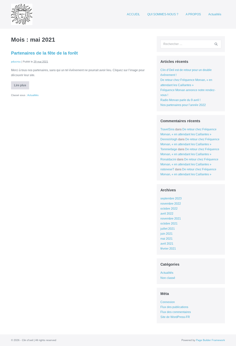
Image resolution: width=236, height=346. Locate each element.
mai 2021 (166, 238)
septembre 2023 (171, 198)
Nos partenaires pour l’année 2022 (183, 105)
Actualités (214, 14)
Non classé (167, 277)
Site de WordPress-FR (175, 317)
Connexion (167, 302)
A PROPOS (193, 14)
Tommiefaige (168, 149)
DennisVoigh (168, 139)
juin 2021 (166, 233)
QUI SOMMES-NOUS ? (162, 14)
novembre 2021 (170, 218)
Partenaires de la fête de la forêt (44, 53)
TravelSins (167, 129)
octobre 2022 (169, 208)
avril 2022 (166, 213)
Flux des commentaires (175, 312)
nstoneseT (167, 169)
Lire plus (21, 86)
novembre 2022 (170, 203)
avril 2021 (166, 243)
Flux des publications (174, 307)
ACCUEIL (133, 14)
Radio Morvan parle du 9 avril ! (180, 100)
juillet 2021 (167, 228)
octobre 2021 (169, 223)
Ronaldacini (168, 159)
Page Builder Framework (210, 340)
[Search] (216, 44)
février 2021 (168, 248)
